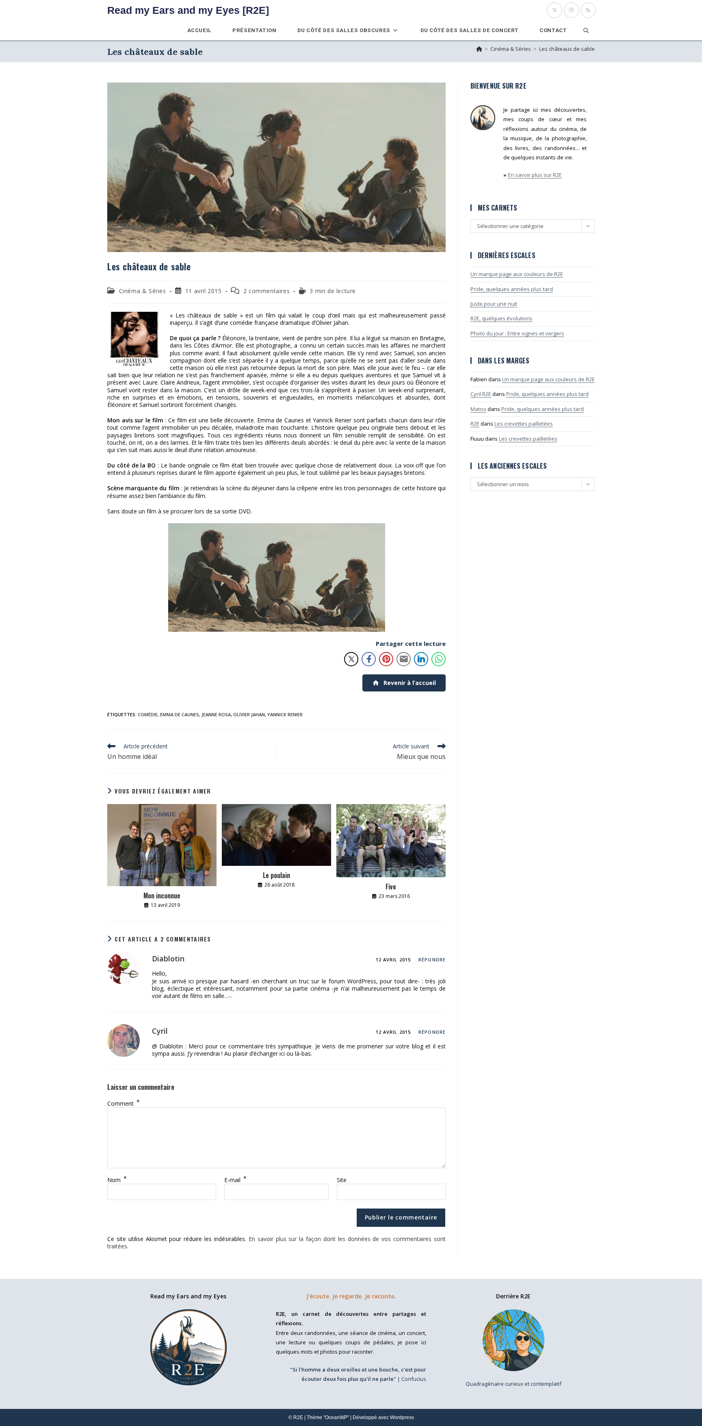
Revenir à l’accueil (410, 683)
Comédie (148, 714)
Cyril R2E (480, 394)
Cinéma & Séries (142, 291)
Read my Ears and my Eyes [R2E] (188, 10)
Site (342, 1180)
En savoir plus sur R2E (535, 174)
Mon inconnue (161, 895)
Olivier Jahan (249, 714)
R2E (474, 423)
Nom (117, 1180)
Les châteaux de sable (567, 48)
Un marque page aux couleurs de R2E (516, 274)
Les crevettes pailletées (523, 423)
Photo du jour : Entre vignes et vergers (517, 333)
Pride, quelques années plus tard (511, 289)
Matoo (478, 409)
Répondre (432, 959)
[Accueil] (479, 48)
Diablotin (168, 958)
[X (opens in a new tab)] (554, 10)
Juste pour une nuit (493, 303)
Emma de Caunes (179, 714)
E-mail (235, 1180)
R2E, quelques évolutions (501, 318)
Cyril (160, 1031)
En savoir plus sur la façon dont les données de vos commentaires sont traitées (276, 1242)
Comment (123, 1103)
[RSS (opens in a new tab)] (588, 10)
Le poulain (276, 875)
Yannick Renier (285, 714)
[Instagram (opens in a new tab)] (571, 10)
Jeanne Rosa (216, 714)
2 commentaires (266, 291)
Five (391, 886)
